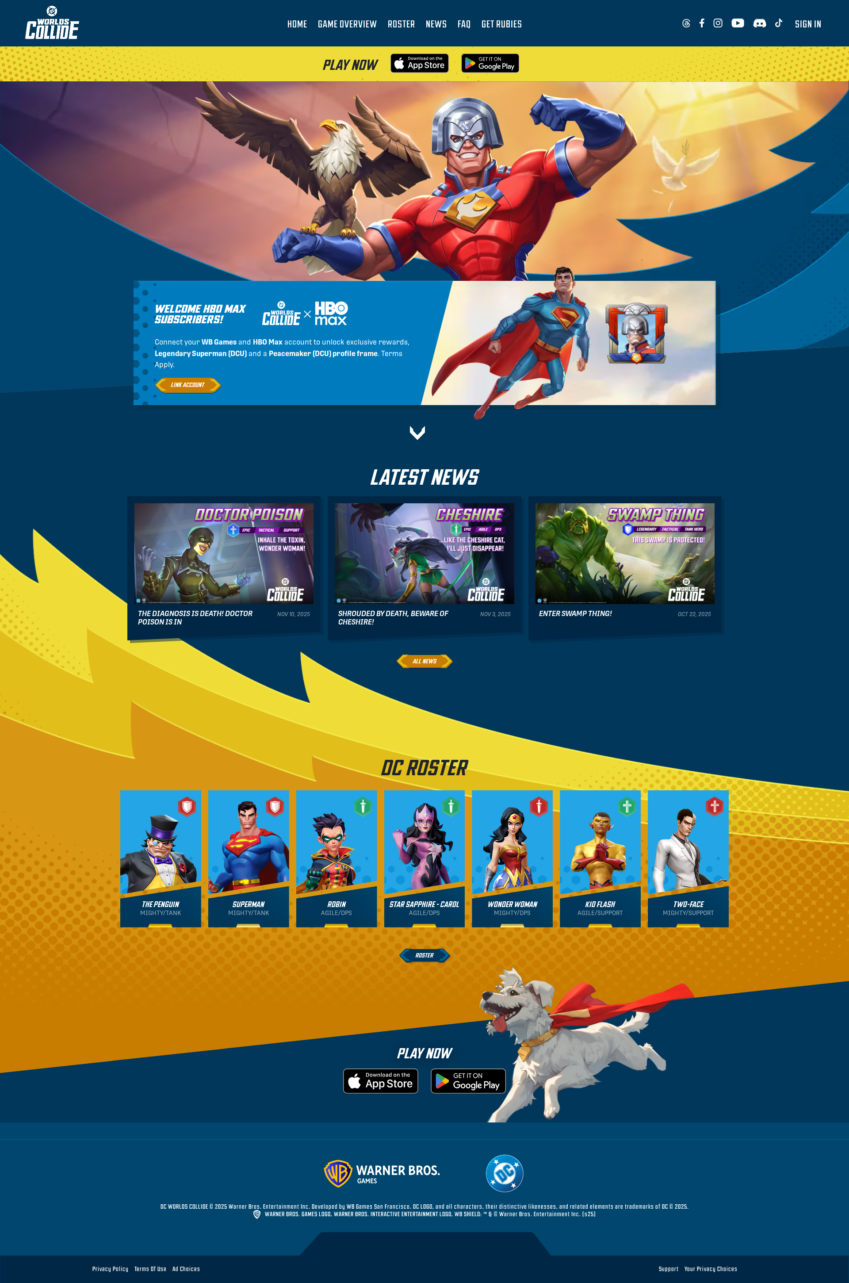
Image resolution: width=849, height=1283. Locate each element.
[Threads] (686, 23)
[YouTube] (737, 23)
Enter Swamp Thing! (575, 613)
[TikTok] (779, 23)
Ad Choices (186, 1268)
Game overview (347, 23)
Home (297, 23)
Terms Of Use (150, 1268)
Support (669, 1268)
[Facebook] (701, 23)
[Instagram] (718, 23)
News (436, 23)
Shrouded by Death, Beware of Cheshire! (393, 617)
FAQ (464, 23)
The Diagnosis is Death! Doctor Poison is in (195, 617)
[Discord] (759, 23)
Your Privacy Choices (711, 1268)
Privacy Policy (110, 1268)
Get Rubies (502, 23)
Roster (401, 23)
